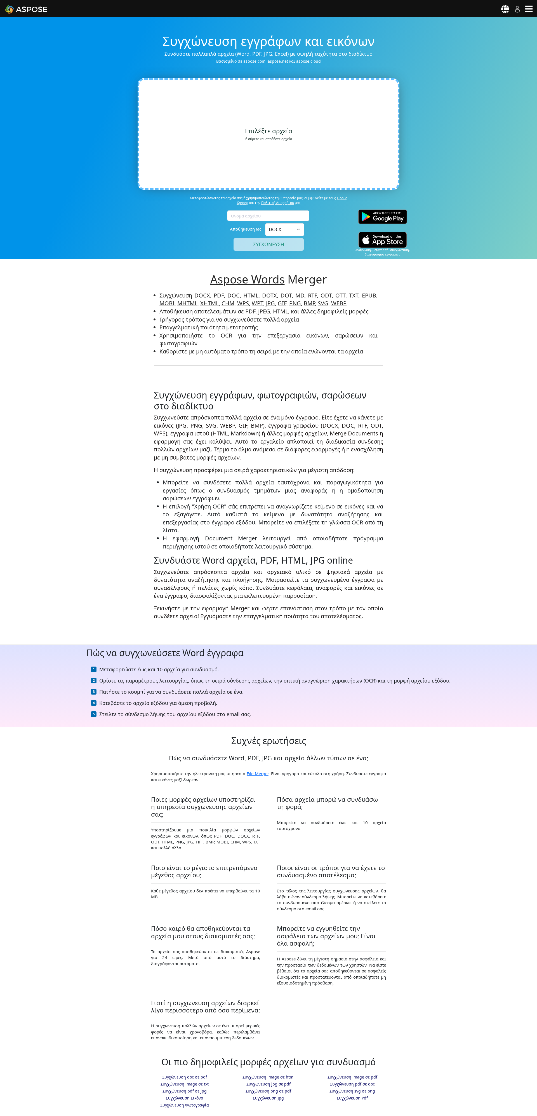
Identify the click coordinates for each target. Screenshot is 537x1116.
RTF (312, 295)
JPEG (264, 311)
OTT (340, 295)
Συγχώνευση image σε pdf (352, 1077)
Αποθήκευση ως (245, 229)
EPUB (369, 295)
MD (299, 295)
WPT (257, 303)
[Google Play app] (383, 217)
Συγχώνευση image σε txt (185, 1084)
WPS (243, 303)
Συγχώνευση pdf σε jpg (184, 1091)
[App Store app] (382, 239)
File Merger (257, 773)
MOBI (167, 303)
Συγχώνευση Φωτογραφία (184, 1105)
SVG (323, 303)
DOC (233, 295)
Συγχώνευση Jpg (268, 1098)
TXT (353, 295)
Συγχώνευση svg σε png (352, 1091)
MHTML (187, 303)
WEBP (339, 303)
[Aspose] (32, 9)
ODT (326, 295)
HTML (250, 295)
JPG (270, 303)
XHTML (209, 303)
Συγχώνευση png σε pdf (268, 1091)
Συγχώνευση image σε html (268, 1077)
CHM (228, 303)
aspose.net (278, 61)
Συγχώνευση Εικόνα (184, 1098)
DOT (286, 295)
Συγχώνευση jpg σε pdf (268, 1084)
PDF (219, 295)
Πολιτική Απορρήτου (277, 202)
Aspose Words (247, 279)
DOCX (202, 295)
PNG (295, 303)
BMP (309, 303)
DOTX (269, 295)
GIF (282, 303)
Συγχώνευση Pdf (352, 1098)
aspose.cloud (308, 61)
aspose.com (254, 61)
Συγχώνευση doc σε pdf (184, 1077)
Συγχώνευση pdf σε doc (352, 1084)
